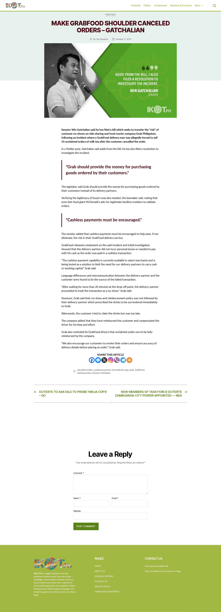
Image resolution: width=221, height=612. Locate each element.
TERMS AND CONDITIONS (107, 592)
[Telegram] (123, 360)
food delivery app (120, 370)
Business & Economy (181, 5)
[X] (104, 360)
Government (160, 5)
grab (132, 370)
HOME (98, 566)
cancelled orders (85, 370)
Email (115, 498)
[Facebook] (92, 360)
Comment (78, 473)
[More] (129, 360)
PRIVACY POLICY (103, 587)
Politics (147, 5)
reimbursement (84, 373)
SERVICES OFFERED (104, 576)
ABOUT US (100, 571)
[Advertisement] (110, 431)
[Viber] (117, 360)
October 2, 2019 (123, 39)
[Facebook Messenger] (98, 360)
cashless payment (102, 370)
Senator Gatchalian (101, 373)
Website (77, 511)
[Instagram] (110, 360)
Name (76, 498)
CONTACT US (101, 581)
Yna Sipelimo (102, 39)
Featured (135, 5)
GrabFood (139, 370)
